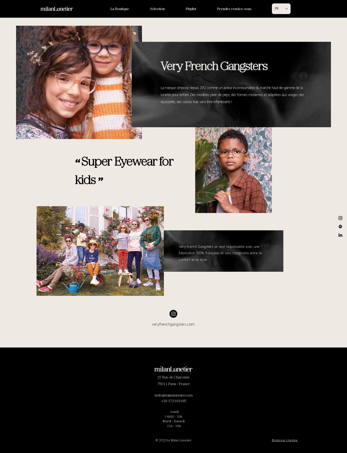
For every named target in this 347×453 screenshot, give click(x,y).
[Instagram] (340, 218)
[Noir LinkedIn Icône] (340, 235)
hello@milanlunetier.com (174, 396)
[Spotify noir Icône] (340, 226)
